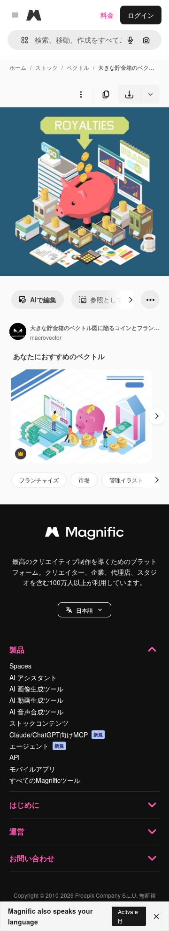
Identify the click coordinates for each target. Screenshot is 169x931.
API (14, 757)
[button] (84, 609)
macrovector (45, 337)
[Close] (156, 916)
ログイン (141, 15)
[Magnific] (84, 534)
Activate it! (128, 916)
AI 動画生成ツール (36, 700)
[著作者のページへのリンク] (17, 332)
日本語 (84, 610)
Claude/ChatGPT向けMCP (56, 734)
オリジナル (64, 125)
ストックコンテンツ (39, 723)
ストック (46, 67)
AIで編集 (43, 299)
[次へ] (130, 299)
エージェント (36, 746)
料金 (107, 15)
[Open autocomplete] (21, 40)
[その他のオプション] (80, 94)
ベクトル (78, 67)
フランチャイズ (39, 480)
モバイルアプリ (32, 768)
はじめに (24, 804)
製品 (16, 649)
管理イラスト (126, 480)
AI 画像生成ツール (36, 688)
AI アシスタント (33, 677)
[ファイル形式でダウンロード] (150, 94)
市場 (84, 480)
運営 (16, 831)
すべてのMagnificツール (44, 780)
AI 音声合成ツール (36, 711)
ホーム (17, 67)
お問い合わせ (31, 858)
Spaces (20, 665)
